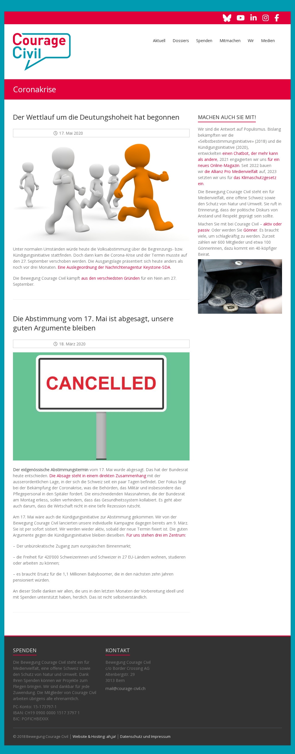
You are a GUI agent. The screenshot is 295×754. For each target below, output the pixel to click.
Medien (268, 40)
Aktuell (159, 40)
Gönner (250, 230)
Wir (251, 40)
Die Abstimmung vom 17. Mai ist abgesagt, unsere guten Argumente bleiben (93, 323)
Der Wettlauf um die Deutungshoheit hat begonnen (96, 117)
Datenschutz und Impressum (145, 736)
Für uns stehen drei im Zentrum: (156, 535)
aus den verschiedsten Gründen (110, 278)
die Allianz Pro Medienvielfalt (231, 171)
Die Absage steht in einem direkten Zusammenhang (97, 475)
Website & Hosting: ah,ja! (94, 736)
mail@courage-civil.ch (125, 688)
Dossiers (181, 40)
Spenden (204, 40)
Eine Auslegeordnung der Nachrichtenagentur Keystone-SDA (114, 267)
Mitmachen (230, 40)
